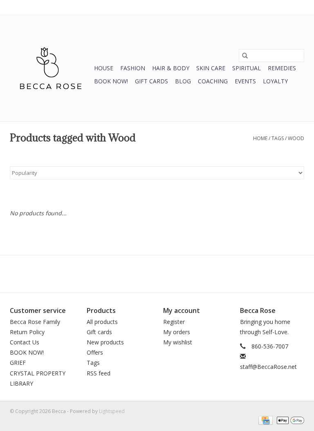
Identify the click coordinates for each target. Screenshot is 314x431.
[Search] (245, 55)
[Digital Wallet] (289, 419)
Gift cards (151, 81)
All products (102, 322)
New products (105, 342)
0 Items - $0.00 (219, 7)
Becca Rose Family (35, 322)
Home (260, 138)
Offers (95, 352)
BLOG (183, 81)
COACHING (213, 81)
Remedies (282, 68)
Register (174, 322)
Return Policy (27, 332)
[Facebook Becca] (142, 273)
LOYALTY (275, 81)
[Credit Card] (265, 419)
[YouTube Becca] (157, 273)
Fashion (132, 68)
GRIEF (18, 362)
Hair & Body (170, 68)
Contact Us (24, 342)
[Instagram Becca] (171, 273)
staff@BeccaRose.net (268, 367)
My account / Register (279, 7)
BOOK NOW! (111, 81)
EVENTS (245, 81)
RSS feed (98, 373)
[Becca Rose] (51, 68)
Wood (296, 138)
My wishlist (177, 342)
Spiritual (246, 68)
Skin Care (210, 68)
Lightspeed (112, 411)
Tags (277, 138)
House (103, 68)
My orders (176, 332)
